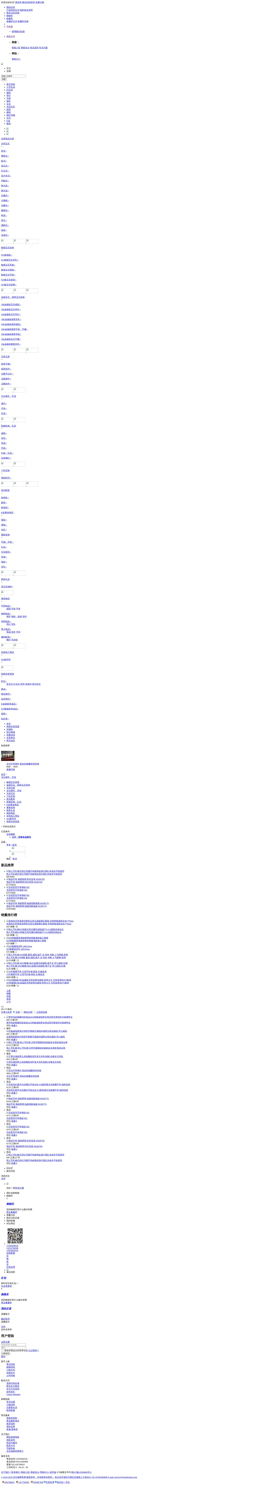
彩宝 (4, 681)
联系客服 (10, 1410)
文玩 (8, 118)
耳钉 (8, 95)
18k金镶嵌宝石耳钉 (11, 314)
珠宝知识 (10, 740)
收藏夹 (9, 18)
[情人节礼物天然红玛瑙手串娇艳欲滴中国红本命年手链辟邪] (35, 871)
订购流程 (10, 1405)
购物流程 (10, 1367)
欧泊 (4, 161)
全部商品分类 (7, 139)
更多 (8, 845)
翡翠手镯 (6, 364)
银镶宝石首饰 (7, 248)
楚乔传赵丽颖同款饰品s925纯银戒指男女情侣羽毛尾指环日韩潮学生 (38, 1023)
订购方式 (10, 1370)
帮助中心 (16, 59)
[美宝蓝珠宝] (7, 243)
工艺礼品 (10, 87)
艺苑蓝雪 (10, 1267)
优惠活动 (10, 735)
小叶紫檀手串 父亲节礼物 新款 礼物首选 (25, 974)
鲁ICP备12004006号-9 (81, 1472)
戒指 (8, 93)
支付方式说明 (12, 1389)
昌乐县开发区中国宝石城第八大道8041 (73, 1477)
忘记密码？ (33, 1350)
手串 (4, 408)
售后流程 (34, 48)
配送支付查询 (12, 1386)
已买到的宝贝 (12, 10)
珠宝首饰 (10, 84)
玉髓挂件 (6, 384)
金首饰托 (6, 699)
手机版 (9, 26)
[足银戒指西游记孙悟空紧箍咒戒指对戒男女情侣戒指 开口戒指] (36, 1031)
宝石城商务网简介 (15, 1451)
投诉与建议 (11, 1443)
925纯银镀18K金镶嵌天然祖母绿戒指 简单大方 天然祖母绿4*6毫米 (37, 983)
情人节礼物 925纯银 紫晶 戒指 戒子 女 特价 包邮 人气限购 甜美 (36, 957)
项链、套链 (16, 616)
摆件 (4, 403)
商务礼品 (5, 579)
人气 (8, 1002)
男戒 (8, 632)
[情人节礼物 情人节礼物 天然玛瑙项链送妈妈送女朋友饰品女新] (36, 1042)
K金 (8, 121)
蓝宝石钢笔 (7, 587)
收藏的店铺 (23, 21)
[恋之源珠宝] (20, 243)
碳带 (4, 502)
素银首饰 (5, 535)
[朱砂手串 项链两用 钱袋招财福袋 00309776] (27, 903)
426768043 (9, 1482)
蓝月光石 (6, 176)
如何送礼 (10, 1392)
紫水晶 (5, 191)
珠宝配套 (5, 490)
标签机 (5, 498)
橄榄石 (5, 210)
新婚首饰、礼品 (8, 426)
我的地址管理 (26, 10)
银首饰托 (6, 694)
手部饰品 (6, 606)
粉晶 (4, 215)
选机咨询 (10, 1440)
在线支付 (10, 1373)
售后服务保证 (12, 1421)
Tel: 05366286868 (100, 1477)
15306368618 (12, 1246)
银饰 (8, 123)
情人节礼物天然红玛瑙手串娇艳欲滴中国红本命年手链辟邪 (34, 874)
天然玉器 (5, 356)
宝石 (8, 104)
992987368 (38, 1482)
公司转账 (10, 1375)
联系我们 (15, 1472)
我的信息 (10, 7)
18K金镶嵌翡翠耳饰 (11, 334)
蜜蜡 (8, 112)
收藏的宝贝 (11, 21)
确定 (8, 859)
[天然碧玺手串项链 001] (17, 895)
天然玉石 (10, 107)
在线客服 (10, 1253)
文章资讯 (10, 738)
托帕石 (5, 181)
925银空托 (6, 659)
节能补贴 (10, 1448)
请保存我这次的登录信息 (16, 1350)
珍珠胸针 (6, 458)
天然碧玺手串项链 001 (16, 898)
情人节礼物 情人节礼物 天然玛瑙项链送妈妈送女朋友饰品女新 (35, 1048)
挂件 (24, 616)
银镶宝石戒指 (8, 270)
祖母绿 (28, 684)
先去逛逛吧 (6, 1286)
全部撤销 (10, 834)
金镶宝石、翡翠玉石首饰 (13, 297)
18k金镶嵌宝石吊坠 (11, 309)
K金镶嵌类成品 (9, 704)
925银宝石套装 (8, 280)
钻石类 (5, 719)
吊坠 (4, 438)
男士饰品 (6, 629)
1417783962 (23, 1482)
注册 (22, 1188)
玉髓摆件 (6, 379)
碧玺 (4, 151)
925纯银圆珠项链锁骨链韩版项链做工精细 (26, 941)
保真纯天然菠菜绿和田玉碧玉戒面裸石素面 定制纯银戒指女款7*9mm (38, 924)
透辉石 (5, 225)
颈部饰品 (6, 614)
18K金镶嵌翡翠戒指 (11, 324)
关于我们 (5, 1472)
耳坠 (13, 624)
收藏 (13, 1025)
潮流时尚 (6, 478)
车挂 (4, 413)
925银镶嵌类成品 (10, 709)
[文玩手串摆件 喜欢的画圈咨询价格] (23, 1070)
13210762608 (12, 1248)
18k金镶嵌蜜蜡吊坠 (11, 344)
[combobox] (13, 76)
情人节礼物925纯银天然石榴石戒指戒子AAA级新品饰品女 (34, 932)
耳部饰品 (6, 621)
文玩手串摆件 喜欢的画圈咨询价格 (22, 764)
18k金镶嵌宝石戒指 (11, 304)
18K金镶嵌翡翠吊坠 (11, 319)
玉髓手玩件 (7, 374)
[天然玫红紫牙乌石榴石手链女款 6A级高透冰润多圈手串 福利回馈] (38, 1084)
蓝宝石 (5, 166)
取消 (15, 859)
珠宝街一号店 (63, 1482)
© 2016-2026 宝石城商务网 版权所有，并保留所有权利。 (27, 1477)
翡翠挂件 (6, 369)
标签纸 (5, 507)
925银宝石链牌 (8, 285)
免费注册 (39, 2)
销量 (8, 993)
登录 (17, 1188)
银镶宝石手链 (8, 275)
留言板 (53, 1472)
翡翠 (8, 109)
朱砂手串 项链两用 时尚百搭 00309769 (24, 882)
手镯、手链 (7, 542)
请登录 (18, 2)
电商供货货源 (7, 674)
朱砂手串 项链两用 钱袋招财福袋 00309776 (26, 906)
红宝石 (5, 171)
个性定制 (5, 470)
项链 (4, 520)
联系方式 (10, 1445)
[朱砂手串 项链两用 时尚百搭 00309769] (25, 879)
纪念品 (9, 90)
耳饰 (4, 443)
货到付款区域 (12, 1383)
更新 (8, 999)
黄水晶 (5, 186)
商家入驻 (16, 48)
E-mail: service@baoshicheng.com (122, 1477)
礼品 (4, 547)
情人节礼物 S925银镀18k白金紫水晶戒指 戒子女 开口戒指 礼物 (35, 966)
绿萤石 (5, 235)
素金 (4, 689)
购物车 (9, 16)
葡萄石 (5, 156)
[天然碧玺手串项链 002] (17, 887)
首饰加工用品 (7, 652)
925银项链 (6, 255)
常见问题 (43, 48)
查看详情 (10, 769)
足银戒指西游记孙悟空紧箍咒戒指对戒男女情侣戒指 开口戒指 (35, 1037)
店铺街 (9, 729)
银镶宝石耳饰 (8, 265)
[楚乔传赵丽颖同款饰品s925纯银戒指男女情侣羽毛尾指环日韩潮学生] (39, 1017)
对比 (8, 1025)
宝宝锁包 (6, 552)
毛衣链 (14, 640)
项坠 (8, 101)
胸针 (8, 640)
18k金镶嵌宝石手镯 (11, 339)
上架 (8, 990)
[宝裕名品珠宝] (32, 243)
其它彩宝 (36, 684)
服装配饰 (6, 637)
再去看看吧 (11, 1212)
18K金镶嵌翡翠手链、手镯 (14, 329)
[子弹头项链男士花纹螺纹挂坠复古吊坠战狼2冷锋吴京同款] (34, 1056)
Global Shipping (13, 1394)
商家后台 (25, 48)
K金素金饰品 (7, 512)
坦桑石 (5, 205)
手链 (8, 98)
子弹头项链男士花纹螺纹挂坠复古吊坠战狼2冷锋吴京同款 (33, 1062)
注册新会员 (11, 1407)
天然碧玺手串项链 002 (16, 890)
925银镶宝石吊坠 (10, 260)
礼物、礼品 (7, 453)
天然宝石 (5, 144)
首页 (8, 724)
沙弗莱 (5, 200)
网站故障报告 (12, 1437)
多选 (14, 845)
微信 (3, 1356)
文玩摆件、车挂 (8, 396)
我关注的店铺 (12, 13)
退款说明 (10, 1426)
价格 (8, 996)
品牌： (21, 837)
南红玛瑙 (10, 115)
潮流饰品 (5, 598)
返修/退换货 (12, 1429)
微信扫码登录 (28, 2)
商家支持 (10, 36)
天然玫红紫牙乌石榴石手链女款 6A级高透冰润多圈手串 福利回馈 (37, 1090)
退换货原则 (11, 1418)
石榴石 (5, 195)
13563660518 (12, 1250)
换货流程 (10, 1424)
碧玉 (4, 220)
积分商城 (10, 732)
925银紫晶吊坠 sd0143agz (18, 949)
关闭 (3, 1327)
